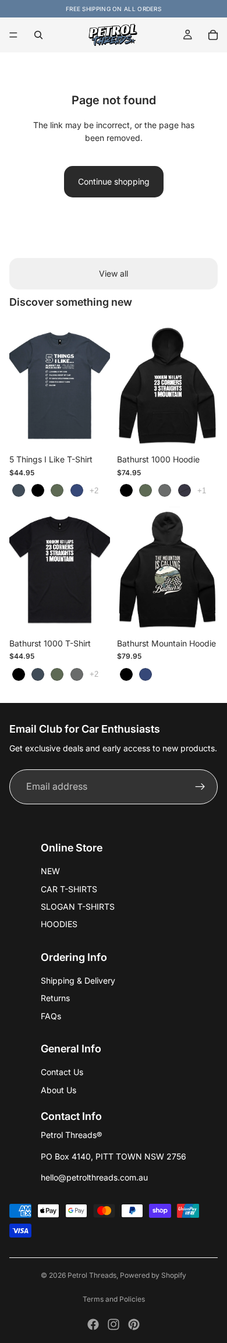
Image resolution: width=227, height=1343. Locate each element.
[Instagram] (113, 1324)
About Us (58, 1090)
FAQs (51, 1016)
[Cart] (213, 35)
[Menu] (13, 35)
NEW (50, 871)
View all (113, 273)
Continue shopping (114, 181)
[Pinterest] (134, 1324)
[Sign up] (200, 787)
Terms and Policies (114, 1299)
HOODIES (59, 924)
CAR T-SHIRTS (69, 889)
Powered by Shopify (153, 1275)
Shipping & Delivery (78, 980)
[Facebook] (93, 1324)
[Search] (38, 35)
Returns (55, 998)
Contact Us (62, 1072)
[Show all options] (94, 490)
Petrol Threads (92, 1275)
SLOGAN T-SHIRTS (78, 906)
